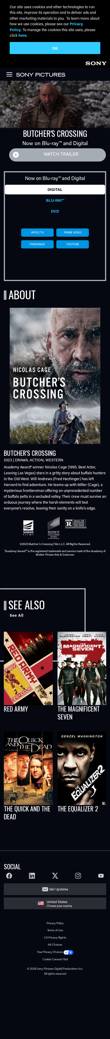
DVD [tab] (55, 211)
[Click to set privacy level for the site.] (68, 952)
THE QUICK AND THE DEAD (27, 812)
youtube (72, 244)
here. (22, 35)
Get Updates (58, 889)
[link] (95, 62)
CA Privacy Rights (55, 937)
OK (55, 48)
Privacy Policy (55, 923)
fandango (37, 244)
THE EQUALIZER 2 (77, 808)
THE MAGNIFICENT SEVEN (78, 712)
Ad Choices (55, 944)
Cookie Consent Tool (55, 959)
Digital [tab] (55, 189)
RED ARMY (16, 708)
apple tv (37, 232)
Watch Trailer (61, 154)
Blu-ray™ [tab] (55, 200)
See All (16, 615)
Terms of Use (55, 930)
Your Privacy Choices (50, 952)
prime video (73, 232)
